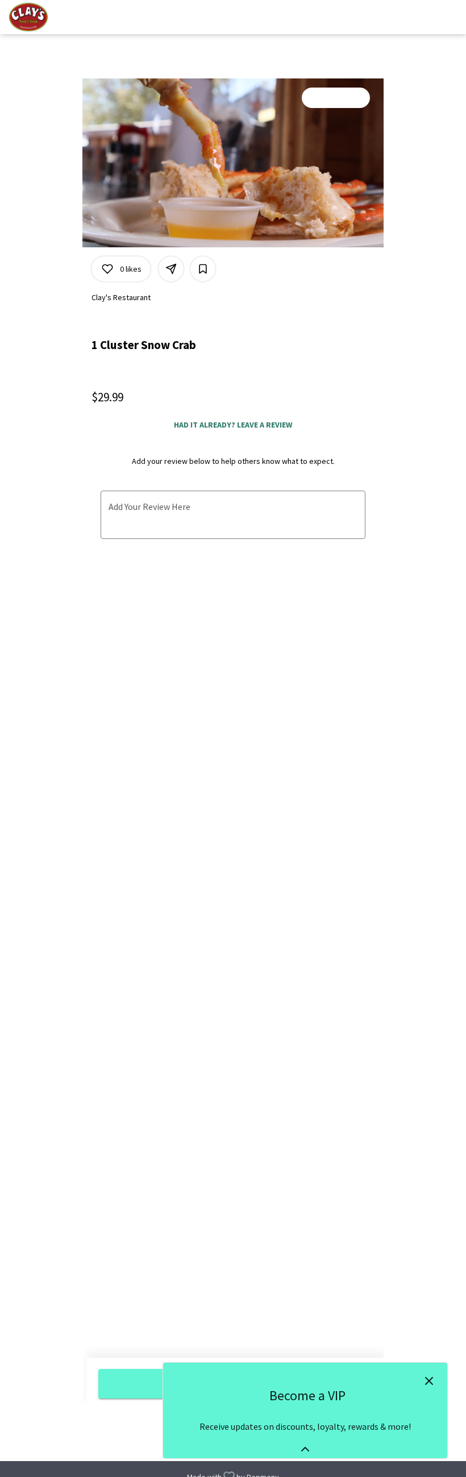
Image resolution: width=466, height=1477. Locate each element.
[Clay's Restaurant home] (60, 17)
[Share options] (171, 268)
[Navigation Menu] (450, 17)
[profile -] (421, 16)
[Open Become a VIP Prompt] (305, 1449)
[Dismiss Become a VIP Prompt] (429, 1381)
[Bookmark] (202, 268)
